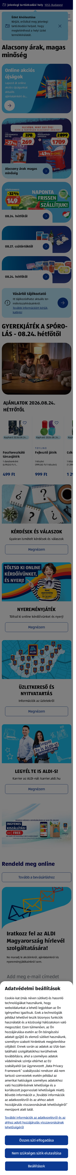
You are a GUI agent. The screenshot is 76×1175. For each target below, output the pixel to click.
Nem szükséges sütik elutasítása (36, 1153)
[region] (36, 1078)
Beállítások (36, 1166)
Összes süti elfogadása (36, 1140)
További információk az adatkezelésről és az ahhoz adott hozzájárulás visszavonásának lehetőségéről (35, 1122)
